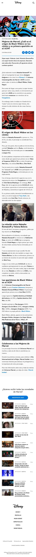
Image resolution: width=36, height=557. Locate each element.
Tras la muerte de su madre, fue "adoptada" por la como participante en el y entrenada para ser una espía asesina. (17, 171)
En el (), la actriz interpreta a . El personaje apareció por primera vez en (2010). (17, 288)
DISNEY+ (18, 512)
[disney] (18, 506)
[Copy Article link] (32, 52)
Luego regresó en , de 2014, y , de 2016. (17, 298)
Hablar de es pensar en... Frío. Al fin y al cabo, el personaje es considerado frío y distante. (17, 140)
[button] (2, 2)
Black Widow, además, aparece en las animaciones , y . (17, 317)
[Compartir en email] (29, 52)
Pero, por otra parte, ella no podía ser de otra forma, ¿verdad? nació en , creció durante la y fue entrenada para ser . (18, 149)
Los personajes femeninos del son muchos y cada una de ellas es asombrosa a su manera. (18, 351)
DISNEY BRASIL (18, 528)
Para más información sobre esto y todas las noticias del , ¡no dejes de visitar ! (18, 370)
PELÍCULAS (18, 515)
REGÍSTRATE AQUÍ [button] (18, 397)
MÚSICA (18, 525)
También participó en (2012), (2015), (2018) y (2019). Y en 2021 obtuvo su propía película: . (18, 307)
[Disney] (18, 2)
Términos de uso (17, 541)
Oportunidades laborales (27, 541)
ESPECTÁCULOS (18, 522)
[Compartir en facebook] (23, 52)
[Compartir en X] (26, 52)
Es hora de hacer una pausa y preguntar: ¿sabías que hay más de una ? (17, 231)
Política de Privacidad (7, 541)
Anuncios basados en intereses (18, 545)
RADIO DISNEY (18, 518)
